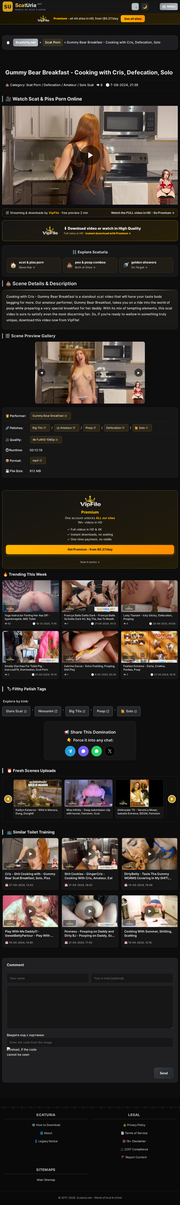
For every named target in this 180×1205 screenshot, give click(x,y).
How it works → (90, 562)
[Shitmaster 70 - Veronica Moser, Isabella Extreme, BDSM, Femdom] (139, 793)
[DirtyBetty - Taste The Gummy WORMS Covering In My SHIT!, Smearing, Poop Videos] (150, 854)
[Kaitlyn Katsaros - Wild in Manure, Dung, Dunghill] (37, 793)
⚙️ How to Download (46, 1125)
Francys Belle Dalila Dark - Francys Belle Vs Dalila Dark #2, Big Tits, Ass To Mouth (89, 617)
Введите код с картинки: (25, 1035)
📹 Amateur (64, 427)
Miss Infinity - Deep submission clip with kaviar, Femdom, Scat (88, 811)
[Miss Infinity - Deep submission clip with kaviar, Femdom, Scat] (88, 793)
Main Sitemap (46, 1180)
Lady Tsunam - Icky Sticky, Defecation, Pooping (147, 617)
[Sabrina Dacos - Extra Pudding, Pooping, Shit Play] (90, 647)
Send (164, 1073)
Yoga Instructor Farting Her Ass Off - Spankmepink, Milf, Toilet (27, 617)
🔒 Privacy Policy (134, 1125)
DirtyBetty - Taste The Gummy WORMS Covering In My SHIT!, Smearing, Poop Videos (146, 876)
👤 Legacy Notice (46, 1141)
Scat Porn (52, 42)
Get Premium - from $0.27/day (90, 549)
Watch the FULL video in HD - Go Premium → (143, 213)
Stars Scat (14, 711)
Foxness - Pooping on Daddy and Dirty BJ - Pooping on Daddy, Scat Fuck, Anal (90, 933)
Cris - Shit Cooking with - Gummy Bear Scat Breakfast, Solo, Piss (30, 876)
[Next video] (172, 799)
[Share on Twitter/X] (109, 751)
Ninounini (45, 711)
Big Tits (37, 427)
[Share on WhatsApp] (96, 751)
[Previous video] (8, 799)
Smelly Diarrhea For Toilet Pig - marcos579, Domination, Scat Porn (26, 667)
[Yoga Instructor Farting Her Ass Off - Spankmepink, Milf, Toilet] (30, 596)
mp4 (35, 460)
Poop (89, 427)
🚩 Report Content (134, 1157)
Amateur (70, 85)
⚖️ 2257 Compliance (134, 1149)
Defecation (52, 85)
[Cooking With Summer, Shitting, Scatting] (150, 911)
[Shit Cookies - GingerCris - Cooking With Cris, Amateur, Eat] (90, 854)
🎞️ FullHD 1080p (43, 439)
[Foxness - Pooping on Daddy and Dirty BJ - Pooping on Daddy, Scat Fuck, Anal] (90, 911)
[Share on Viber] (83, 751)
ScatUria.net (26, 42)
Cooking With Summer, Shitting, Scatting (148, 933)
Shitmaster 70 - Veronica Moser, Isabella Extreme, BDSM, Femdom (138, 811)
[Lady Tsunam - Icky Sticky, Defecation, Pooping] (149, 596)
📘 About (46, 1133)
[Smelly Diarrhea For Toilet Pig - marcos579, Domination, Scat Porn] (30, 647)
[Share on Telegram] (70, 751)
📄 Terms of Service (134, 1133)
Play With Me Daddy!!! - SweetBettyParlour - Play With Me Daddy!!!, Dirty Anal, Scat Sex (30, 933)
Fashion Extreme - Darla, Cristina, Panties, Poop (144, 667)
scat (100, 296)
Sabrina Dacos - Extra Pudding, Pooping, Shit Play (89, 667)
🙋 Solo (140, 427)
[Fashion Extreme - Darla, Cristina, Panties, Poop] (149, 647)
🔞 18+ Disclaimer (134, 1141)
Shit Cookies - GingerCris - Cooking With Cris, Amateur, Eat (88, 876)
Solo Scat (86, 85)
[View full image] (90, 373)
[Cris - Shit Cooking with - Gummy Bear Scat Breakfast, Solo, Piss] (30, 854)
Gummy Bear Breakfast (48, 415)
